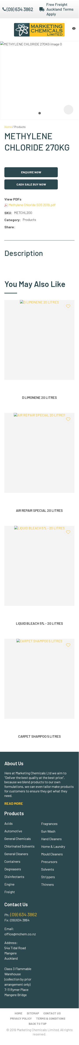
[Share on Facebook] (18, 227)
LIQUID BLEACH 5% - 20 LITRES (39, 623)
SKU (7, 213)
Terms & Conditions (50, 1018)
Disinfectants (14, 876)
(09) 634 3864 (20, 920)
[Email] (30, 227)
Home (8, 127)
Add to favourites (68, 306)
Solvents (47, 869)
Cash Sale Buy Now (31, 184)
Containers (12, 861)
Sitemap (33, 1013)
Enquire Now (31, 172)
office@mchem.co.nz (20, 934)
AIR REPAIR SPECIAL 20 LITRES (39, 510)
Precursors (49, 862)
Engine (9, 884)
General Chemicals (17, 838)
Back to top (37, 1023)
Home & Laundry (53, 846)
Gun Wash (48, 831)
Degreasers (12, 869)
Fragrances (49, 823)
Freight (9, 892)
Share (9, 227)
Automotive (13, 831)
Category (11, 220)
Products (20, 127)
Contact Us (52, 1013)
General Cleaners (16, 854)
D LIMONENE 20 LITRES (39, 397)
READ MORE (13, 803)
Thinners (47, 884)
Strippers (48, 877)
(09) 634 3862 (20, 9)
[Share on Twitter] (23, 227)
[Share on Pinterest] (36, 227)
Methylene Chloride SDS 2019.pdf (32, 205)
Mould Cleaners (52, 854)
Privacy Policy (21, 1018)
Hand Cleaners (51, 839)
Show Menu (7, 29)
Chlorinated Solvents (19, 846)
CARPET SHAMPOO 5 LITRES (39, 736)
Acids (8, 823)
